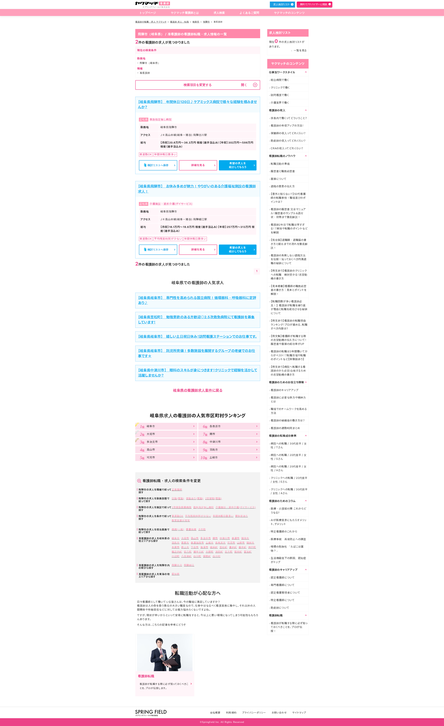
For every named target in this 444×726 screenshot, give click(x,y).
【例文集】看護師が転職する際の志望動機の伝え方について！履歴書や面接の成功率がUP (289, 340)
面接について (279, 179)
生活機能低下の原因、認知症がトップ (288, 560)
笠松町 (223, 547)
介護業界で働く (280, 102)
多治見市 (205, 538)
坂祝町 (238, 551)
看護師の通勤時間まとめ (285, 428)
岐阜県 (196, 21)
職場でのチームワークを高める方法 (289, 411)
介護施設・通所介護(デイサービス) (236, 507)
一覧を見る (300, 50)
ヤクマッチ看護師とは (185, 12)
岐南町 (214, 547)
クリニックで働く (280, 87)
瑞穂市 (250, 542)
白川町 (197, 556)
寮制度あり (241, 515)
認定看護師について (283, 577)
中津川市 (225, 538)
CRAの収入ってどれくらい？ (287, 148)
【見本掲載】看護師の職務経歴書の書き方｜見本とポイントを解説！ (289, 290)
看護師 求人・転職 (179, 21)
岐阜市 (176, 538)
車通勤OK (177, 515)
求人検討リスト (281, 4)
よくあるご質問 (249, 12)
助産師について (280, 607)
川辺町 (176, 556)
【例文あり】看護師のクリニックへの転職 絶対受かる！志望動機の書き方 (289, 274)
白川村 (216, 556)
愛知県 (176, 573)
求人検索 (219, 12)
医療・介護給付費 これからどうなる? (288, 510)
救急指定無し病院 (203, 507)
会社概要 (215, 712)
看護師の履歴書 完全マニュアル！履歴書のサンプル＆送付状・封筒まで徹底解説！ (288, 213)
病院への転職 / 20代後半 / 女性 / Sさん (289, 457)
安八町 (188, 551)
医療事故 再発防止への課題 (288, 539)
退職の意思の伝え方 (283, 186)
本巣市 (176, 547)
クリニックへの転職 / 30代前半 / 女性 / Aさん (289, 491)
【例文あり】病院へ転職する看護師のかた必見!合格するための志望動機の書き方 (288, 370)
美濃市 (236, 538)
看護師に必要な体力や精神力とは (288, 399)
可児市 (231, 542)
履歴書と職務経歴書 (283, 171)
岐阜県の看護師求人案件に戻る (197, 390)
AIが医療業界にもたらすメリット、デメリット (288, 522)
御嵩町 (207, 556)
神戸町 (252, 547)
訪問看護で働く (280, 95)
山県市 (241, 542)
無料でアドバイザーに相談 (313, 4)
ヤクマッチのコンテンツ (289, 12)
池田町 (219, 551)
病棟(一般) (178, 529)
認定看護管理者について (285, 592)
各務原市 (220, 542)
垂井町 (242, 547)
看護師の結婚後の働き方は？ (288, 420)
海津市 (204, 547)
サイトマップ (299, 712)
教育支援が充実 (181, 520)
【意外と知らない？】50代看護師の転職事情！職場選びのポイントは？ (288, 197)
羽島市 (176, 542)
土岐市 (210, 542)
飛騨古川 (177, 565)
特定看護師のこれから (284, 531)
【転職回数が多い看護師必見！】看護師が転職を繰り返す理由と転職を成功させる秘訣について (289, 307)
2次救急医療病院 (181, 507)
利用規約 (231, 712)
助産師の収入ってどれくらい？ (288, 140)
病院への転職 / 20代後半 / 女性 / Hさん (289, 468)
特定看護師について (283, 600)
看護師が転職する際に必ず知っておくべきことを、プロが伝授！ (289, 627)
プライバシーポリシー (254, 712)
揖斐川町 (198, 551)
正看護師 (177, 489)
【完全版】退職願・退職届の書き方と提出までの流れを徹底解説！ (289, 243)
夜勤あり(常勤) (194, 498)
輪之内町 (177, 551)
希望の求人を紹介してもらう (237, 165)
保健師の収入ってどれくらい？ (288, 133)
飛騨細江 (189, 565)
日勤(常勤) (178, 498)
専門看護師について (283, 585)
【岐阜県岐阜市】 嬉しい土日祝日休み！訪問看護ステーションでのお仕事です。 (197, 336)
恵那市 (185, 542)
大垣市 (185, 538)
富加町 (248, 551)
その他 (202, 529)
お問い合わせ (279, 712)
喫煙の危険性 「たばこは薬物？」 (287, 548)
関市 (215, 538)
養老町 (233, 547)
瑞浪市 (245, 538)
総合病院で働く (280, 80)
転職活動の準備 (280, 163)
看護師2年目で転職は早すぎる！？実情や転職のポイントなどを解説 (289, 228)
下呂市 (195, 547)
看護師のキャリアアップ (284, 390)
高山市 (195, 538)
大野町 (210, 551)
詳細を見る (198, 165)
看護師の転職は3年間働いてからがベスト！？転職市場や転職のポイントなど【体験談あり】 (289, 355)
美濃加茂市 (197, 542)
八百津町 (186, 556)
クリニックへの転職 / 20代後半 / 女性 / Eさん (289, 480)
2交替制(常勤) (213, 498)
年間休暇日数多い (223, 515)
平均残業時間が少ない (198, 515)
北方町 (229, 551)
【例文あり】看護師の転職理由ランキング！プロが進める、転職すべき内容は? (289, 324)
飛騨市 (206, 21)
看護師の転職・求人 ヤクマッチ (150, 21)
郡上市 (185, 547)
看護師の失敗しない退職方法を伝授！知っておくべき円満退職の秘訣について (288, 259)
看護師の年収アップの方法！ (287, 125)
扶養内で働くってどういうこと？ (289, 118)
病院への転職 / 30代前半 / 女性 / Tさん (289, 445)
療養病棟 (191, 529)
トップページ (147, 12)
